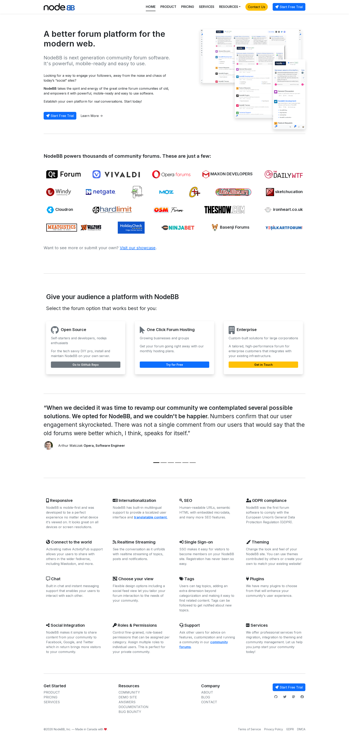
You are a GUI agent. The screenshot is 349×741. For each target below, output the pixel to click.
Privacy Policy (273, 729)
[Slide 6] (193, 462)
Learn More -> (92, 116)
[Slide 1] (156, 462)
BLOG (205, 697)
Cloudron (63, 209)
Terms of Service (249, 729)
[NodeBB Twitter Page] (284, 696)
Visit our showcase (138, 247)
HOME (151, 7)
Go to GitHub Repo (86, 364)
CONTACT (209, 702)
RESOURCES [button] (228, 7)
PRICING (187, 7)
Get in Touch (263, 364)
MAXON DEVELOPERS (231, 173)
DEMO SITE (128, 697)
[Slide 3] (171, 462)
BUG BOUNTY (130, 712)
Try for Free (174, 364)
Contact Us (256, 7)
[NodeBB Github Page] (276, 696)
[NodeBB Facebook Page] (302, 696)
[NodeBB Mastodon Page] (293, 696)
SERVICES (206, 7)
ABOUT (207, 692)
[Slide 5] (185, 462)
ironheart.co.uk (287, 209)
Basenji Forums (234, 227)
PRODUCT (168, 7)
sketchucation (288, 191)
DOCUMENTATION (133, 707)
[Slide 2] (164, 462)
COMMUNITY (129, 692)
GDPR (290, 729)
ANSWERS (127, 702)
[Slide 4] (178, 462)
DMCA (301, 729)
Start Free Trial (291, 7)
